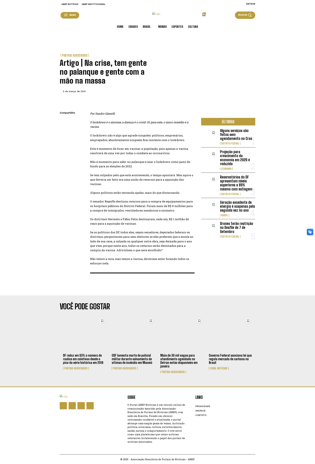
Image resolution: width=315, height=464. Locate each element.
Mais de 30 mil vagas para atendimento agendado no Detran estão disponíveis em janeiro (179, 360)
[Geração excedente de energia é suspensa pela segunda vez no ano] (209, 207)
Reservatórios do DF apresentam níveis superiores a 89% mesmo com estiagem (236, 183)
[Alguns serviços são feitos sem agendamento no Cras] (209, 136)
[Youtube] (90, 405)
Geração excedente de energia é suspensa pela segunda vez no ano (237, 206)
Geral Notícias (218, 368)
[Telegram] (63, 144)
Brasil (224, 215)
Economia (226, 168)
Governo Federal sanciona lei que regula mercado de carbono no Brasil (230, 359)
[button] (245, 15)
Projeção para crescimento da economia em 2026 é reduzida (235, 158)
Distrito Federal (230, 143)
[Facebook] (63, 121)
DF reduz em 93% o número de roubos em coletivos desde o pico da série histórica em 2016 (83, 359)
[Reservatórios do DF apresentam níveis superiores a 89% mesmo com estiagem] (209, 182)
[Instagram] (72, 405)
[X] (63, 128)
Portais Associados (74, 55)
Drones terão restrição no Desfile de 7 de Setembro (236, 227)
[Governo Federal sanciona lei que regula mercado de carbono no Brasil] (230, 334)
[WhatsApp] (63, 136)
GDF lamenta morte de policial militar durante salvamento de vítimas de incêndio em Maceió (132, 359)
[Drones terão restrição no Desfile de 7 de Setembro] (209, 229)
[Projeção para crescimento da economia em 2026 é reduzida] (209, 157)
